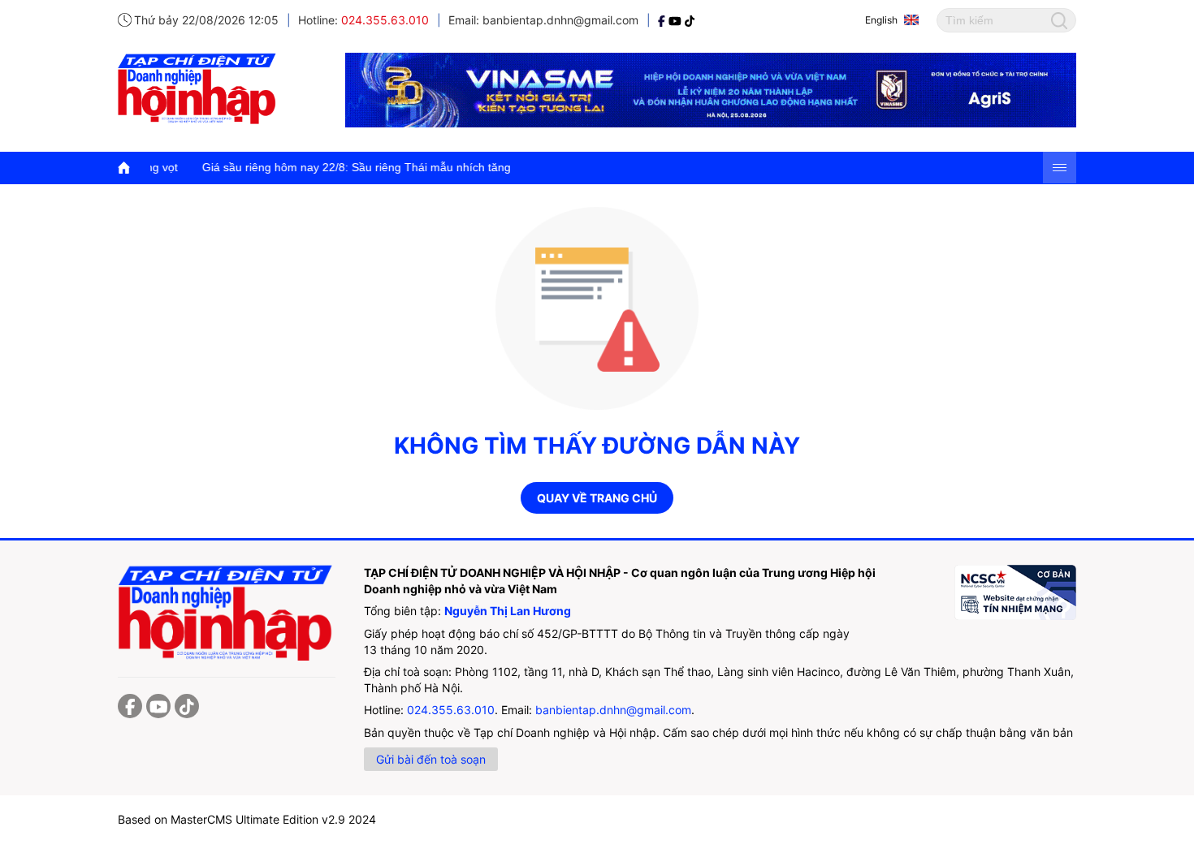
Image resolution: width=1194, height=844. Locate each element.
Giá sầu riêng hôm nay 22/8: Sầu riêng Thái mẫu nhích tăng (324, 167)
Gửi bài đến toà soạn (431, 759)
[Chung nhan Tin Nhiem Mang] (1015, 592)
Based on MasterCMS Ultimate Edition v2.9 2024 (247, 819)
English (881, 20)
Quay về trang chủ (597, 498)
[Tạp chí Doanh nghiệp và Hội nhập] (663, 20)
